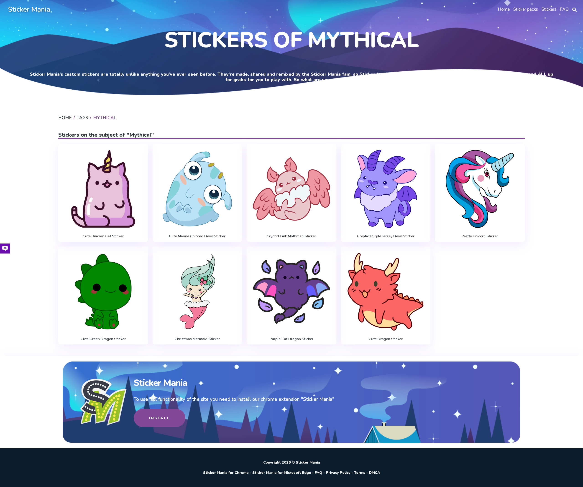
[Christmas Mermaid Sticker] (197, 292)
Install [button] (159, 418)
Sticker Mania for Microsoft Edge (281, 472)
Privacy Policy (338, 472)
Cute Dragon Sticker (386, 339)
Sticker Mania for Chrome (226, 472)
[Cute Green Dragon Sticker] (103, 292)
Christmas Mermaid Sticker (197, 339)
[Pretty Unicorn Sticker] (479, 189)
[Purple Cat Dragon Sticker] (291, 292)
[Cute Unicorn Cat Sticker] (103, 189)
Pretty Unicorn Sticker (480, 236)
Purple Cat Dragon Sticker (291, 339)
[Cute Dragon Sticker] (385, 292)
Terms (359, 472)
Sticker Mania (29, 9)
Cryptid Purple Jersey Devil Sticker (385, 236)
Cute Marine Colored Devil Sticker (197, 236)
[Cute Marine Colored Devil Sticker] (197, 189)
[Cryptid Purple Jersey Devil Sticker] (385, 189)
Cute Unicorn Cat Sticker (103, 236)
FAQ (318, 472)
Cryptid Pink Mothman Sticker (291, 236)
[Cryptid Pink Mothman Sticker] (291, 189)
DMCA (374, 472)
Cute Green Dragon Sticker (103, 339)
